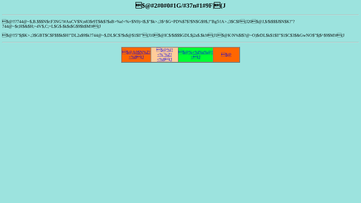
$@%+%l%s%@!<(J (195, 54)
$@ (226, 54)
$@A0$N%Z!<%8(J (136, 54)
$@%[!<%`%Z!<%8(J (164, 55)
